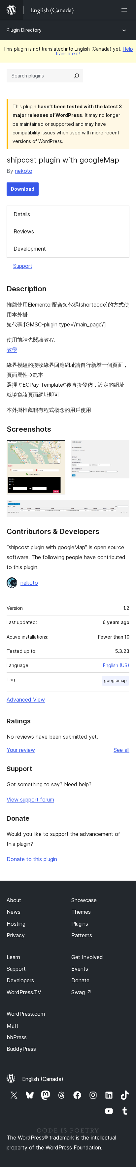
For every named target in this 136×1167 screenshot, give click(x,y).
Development (30, 248)
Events (79, 968)
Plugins (79, 923)
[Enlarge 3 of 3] (120, 509)
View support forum (30, 799)
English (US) (116, 665)
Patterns (81, 935)
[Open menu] (125, 10)
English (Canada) (42, 1079)
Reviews (24, 231)
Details (22, 214)
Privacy (16, 935)
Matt (12, 1025)
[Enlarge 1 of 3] (56, 449)
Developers (20, 980)
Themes (81, 911)
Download (22, 189)
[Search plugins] (76, 75)
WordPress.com (26, 1013)
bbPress (17, 1037)
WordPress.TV (24, 992)
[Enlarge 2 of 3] (120, 449)
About (14, 900)
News (13, 911)
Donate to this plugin (32, 859)
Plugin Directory (24, 30)
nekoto (23, 171)
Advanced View (26, 699)
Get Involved (87, 957)
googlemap (115, 680)
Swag (81, 992)
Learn (13, 957)
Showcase (84, 900)
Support (22, 266)
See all (121, 750)
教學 (12, 349)
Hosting (16, 923)
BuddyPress (21, 1048)
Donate (80, 980)
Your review (21, 750)
